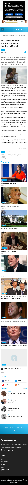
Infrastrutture (10, 430)
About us (3, 462)
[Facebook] (14, 29)
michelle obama (10, 151)
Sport (15, 430)
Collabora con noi (4, 461)
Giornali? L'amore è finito (15, 416)
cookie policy (16, 11)
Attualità (4, 293)
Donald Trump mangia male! (8, 251)
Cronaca (17, 427)
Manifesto (3, 464)
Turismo (6, 427)
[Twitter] (16, 29)
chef (20, 154)
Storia (4, 270)
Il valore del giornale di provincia (10, 228)
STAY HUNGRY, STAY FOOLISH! (16, 393)
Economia (6, 429)
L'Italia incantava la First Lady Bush (10, 206)
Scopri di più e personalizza (14, 17)
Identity (4, 388)
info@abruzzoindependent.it (15, 447)
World (17, 49)
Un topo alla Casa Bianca (7, 274)
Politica (4, 342)
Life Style (10, 399)
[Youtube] (19, 29)
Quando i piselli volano (14, 401)
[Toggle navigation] (2, 29)
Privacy (2, 467)
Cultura (9, 391)
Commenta (4, 52)
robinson (17, 151)
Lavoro (19, 430)
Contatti (2, 470)
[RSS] (21, 29)
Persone (9, 34)
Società (4, 225)
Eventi (4, 317)
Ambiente (22, 429)
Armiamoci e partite (13, 408)
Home (4, 34)
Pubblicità (3, 466)
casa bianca (14, 154)
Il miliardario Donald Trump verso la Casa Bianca (14, 345)
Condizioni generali (5, 469)
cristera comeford (6, 154)
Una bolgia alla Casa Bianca (8, 183)
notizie (3, 157)
